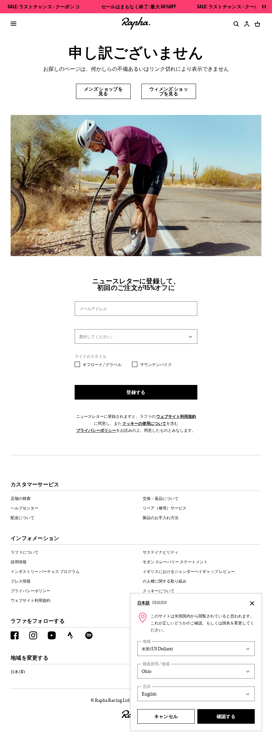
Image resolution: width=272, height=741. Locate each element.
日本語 (143, 602)
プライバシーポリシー (96, 430)
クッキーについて (158, 590)
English (159, 602)
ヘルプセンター (24, 507)
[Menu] (13, 24)
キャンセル (166, 716)
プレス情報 (21, 581)
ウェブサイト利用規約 (176, 416)
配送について (22, 517)
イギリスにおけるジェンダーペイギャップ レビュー (189, 571)
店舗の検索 (21, 498)
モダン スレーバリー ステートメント (175, 561)
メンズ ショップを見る (103, 91)
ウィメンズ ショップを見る (168, 91)
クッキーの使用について (144, 423)
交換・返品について (160, 498)
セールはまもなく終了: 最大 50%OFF (138, 6)
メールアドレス (93, 308)
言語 (147, 686)
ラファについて (24, 552)
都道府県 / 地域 (156, 664)
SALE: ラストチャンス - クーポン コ (44, 6)
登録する (135, 392)
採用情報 (19, 561)
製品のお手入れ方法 (160, 517)
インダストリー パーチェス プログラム (45, 571)
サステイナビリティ (160, 552)
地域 (147, 641)
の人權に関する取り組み (164, 581)
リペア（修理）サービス (164, 507)
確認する (226, 716)
